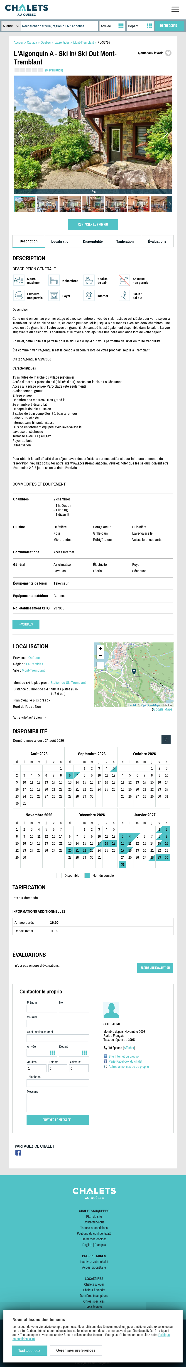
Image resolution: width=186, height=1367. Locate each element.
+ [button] (100, 648)
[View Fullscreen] (100, 665)
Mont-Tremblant (33, 670)
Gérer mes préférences (75, 1350)
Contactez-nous (94, 1222)
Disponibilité (93, 241)
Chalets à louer (94, 1284)
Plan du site (94, 1216)
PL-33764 (104, 42)
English (87, 1245)
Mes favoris (94, 1307)
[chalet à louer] (26, 14)
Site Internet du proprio (124, 1056)
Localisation (61, 241)
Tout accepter (29, 1350)
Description (29, 241)
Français (100, 1245)
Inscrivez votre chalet (94, 1262)
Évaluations (157, 241)
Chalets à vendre (94, 1290)
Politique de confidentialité (94, 1233)
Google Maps (162, 709)
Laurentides (34, 664)
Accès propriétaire (94, 1267)
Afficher (129, 1048)
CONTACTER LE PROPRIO (93, 225)
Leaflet (132, 705)
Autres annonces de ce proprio (129, 1066)
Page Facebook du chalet (125, 1061)
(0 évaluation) (54, 70)
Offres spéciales (94, 1301)
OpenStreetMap (150, 705)
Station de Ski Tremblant (68, 682)
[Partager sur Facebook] (18, 1154)
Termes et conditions (94, 1228)
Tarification (125, 241)
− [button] (100, 655)
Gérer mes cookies (94, 1239)
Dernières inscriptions (94, 1296)
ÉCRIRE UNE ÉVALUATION (155, 968)
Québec (34, 657)
